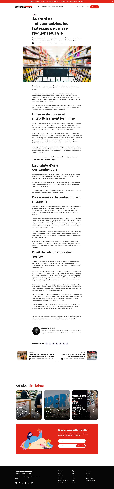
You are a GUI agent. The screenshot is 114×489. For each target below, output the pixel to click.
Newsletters (61, 478)
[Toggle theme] (80, 7)
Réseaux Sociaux (62, 482)
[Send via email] (64, 343)
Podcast (74, 476)
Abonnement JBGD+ (90, 480)
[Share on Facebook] (50, 343)
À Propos (88, 473)
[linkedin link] (22, 483)
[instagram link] (25, 483)
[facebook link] (19, 483)
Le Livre (74, 482)
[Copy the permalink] (67, 343)
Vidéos (73, 478)
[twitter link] (16, 483)
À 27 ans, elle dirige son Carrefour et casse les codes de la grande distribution (84, 412)
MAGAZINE (37, 6)
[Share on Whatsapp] (57, 343)
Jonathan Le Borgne (39, 43)
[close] (112, 2)
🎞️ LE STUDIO (59, 6)
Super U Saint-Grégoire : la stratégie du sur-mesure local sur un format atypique (56, 412)
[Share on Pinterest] (53, 343)
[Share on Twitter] (46, 343)
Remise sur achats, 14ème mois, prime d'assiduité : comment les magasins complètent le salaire (28, 412)
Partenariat (60, 476)
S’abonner (94, 6)
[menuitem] (37, 6)
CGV (86, 476)
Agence (73, 480)
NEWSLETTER (51, 6)
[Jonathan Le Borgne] (33, 43)
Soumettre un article (62, 480)
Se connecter (85, 6)
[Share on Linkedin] (60, 343)
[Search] (77, 7)
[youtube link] (32, 483)
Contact (60, 473)
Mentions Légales (90, 478)
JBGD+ (73, 473)
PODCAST (44, 6)
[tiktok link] (28, 483)
